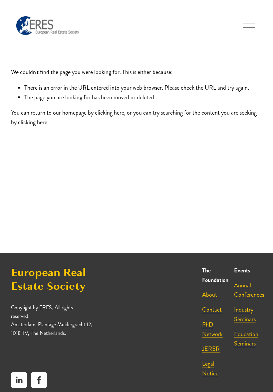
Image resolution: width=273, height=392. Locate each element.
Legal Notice (210, 368)
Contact (212, 309)
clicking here (109, 112)
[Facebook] (39, 380)
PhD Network (212, 329)
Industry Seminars (245, 314)
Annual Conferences (249, 290)
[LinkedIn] (19, 380)
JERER (211, 348)
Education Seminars (246, 339)
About (209, 294)
